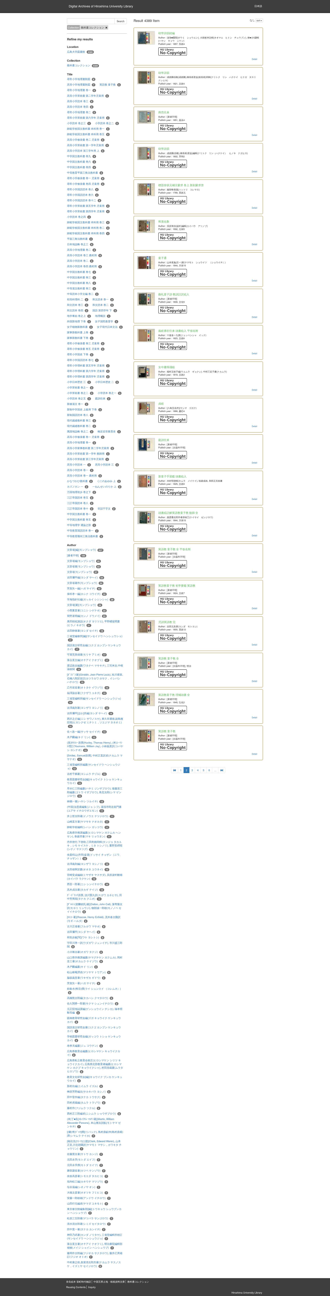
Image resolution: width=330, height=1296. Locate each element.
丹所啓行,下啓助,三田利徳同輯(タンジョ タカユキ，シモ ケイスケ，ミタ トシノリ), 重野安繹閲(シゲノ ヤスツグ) (94, 845)
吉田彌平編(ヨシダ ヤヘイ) (85, 577)
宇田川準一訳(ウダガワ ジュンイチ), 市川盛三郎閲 (94, 944)
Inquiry (92, 1287)
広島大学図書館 (80, 52)
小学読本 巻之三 (78, 123)
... (215, 770)
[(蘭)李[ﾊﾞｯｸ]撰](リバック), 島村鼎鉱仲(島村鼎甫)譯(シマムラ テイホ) (95, 1133)
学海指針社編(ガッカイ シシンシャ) (90, 599)
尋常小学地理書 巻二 (81, 112)
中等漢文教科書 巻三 (81, 288)
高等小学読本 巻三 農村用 (84, 255)
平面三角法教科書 (79, 239)
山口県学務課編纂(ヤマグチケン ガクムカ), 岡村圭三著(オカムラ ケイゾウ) (94, 959)
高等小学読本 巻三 (79, 101)
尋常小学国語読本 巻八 (82, 189)
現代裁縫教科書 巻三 (81, 420)
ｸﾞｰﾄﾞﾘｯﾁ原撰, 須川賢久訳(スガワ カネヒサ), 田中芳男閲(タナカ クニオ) (94, 897)
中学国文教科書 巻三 (81, 277)
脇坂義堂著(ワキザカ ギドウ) (85, 978)
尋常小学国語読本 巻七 (82, 360)
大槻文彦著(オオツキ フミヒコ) (87, 1192)
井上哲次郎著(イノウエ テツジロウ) (90, 816)
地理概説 (102, 316)
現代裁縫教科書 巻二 (81, 426)
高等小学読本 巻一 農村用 (84, 475)
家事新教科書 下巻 (79, 338)
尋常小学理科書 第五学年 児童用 (87, 365)
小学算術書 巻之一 (79, 387)
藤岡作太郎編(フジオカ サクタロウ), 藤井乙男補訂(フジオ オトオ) (94, 1255)
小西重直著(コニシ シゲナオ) (86, 610)
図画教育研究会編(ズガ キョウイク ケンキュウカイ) (94, 1019)
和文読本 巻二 (102, 305)
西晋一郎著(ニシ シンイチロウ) (87, 884)
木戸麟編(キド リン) (81, 737)
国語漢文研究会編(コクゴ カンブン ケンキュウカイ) (94, 647)
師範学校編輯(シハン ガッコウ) (87, 827)
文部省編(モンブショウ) (83, 561)
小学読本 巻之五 (78, 398)
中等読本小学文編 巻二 (82, 294)
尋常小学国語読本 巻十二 (83, 200)
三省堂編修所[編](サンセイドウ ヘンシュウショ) (94, 638)
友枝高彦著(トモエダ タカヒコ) (87, 1176)
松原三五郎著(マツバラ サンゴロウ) (89, 1218)
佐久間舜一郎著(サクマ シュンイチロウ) (92, 1003)
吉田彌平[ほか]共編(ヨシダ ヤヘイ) (89, 713)
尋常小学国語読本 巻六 (82, 195)
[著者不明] (76, 555)
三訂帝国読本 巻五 (79, 497)
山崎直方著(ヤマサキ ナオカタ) (87, 821)
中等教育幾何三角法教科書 (84, 536)
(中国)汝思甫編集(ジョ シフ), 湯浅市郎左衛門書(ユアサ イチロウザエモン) (94, 808)
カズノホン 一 (77, 486)
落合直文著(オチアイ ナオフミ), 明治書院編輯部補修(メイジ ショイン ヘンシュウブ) (94, 1245)
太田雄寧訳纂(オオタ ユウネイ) (87, 869)
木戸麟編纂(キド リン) (82, 967)
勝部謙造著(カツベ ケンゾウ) (85, 1170)
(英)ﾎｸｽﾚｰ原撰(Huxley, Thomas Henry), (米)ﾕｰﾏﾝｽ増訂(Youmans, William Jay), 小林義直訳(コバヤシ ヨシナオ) (95, 746)
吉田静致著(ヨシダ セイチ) (85, 630)
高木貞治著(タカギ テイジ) (85, 889)
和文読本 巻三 (77, 305)
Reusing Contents (76, 1287)
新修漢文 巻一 (77, 404)
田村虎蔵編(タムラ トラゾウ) (85, 1102)
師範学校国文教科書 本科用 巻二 (87, 228)
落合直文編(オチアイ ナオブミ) (87, 660)
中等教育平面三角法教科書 (84, 172)
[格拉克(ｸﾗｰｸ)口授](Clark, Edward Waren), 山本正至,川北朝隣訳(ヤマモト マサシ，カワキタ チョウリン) (94, 1144)
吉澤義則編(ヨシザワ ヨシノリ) (87, 864)
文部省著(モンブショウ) (83, 566)
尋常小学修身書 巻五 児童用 (85, 349)
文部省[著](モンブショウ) (84, 605)
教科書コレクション (82, 65)
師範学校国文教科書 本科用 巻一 (87, 129)
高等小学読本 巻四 (79, 107)
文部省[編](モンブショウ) (84, 550)
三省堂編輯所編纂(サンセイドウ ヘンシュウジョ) (93, 766)
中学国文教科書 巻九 (81, 156)
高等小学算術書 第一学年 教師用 (87, 453)
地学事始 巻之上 (78, 316)
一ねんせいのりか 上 (106, 486)
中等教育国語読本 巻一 (82, 530)
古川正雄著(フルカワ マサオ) (85, 926)
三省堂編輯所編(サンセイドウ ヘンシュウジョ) (94, 700)
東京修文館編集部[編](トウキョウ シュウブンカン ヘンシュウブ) (94, 1210)
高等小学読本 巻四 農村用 (84, 266)
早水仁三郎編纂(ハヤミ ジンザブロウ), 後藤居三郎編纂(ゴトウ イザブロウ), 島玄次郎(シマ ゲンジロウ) (94, 792)
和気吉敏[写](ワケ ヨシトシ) (85, 937)
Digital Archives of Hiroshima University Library (101, 6)
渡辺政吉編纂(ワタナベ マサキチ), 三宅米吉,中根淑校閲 (95, 667)
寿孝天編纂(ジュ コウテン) (84, 1046)
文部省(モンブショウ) (82, 572)
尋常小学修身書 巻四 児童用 (85, 184)
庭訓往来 (102, 398)
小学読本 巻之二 (106, 123)
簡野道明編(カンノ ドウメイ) (86, 616)
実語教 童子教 (110, 84)
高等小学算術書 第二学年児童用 (87, 96)
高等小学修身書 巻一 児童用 (85, 437)
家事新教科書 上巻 (79, 332)
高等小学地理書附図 (80, 84)
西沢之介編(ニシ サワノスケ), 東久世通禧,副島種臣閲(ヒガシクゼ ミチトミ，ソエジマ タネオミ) (95, 722)
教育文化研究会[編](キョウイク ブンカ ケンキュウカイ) (94, 1078)
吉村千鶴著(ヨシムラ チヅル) (86, 774)
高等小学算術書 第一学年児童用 (87, 145)
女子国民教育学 (106, 321)
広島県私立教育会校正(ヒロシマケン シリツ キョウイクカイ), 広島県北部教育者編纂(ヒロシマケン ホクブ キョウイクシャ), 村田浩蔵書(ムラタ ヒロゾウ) (95, 1065)
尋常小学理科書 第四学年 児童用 (87, 376)
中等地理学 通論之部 (81, 525)
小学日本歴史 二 (106, 382)
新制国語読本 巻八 (79, 415)
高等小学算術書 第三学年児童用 (87, 459)
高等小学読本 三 (106, 464)
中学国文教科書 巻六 (81, 161)
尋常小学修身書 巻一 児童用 (85, 178)
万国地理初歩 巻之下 (81, 492)
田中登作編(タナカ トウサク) (85, 1097)
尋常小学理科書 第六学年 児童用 (87, 371)
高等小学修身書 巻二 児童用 (85, 140)
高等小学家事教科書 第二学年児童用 (90, 448)
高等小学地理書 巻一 (81, 442)
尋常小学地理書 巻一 (81, 90)
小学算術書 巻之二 (79, 393)
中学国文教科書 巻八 (81, 283)
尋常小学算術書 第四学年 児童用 (87, 211)
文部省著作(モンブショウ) (84, 583)
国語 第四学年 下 (104, 310)
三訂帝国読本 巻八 (79, 503)
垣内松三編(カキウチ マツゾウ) (87, 1181)
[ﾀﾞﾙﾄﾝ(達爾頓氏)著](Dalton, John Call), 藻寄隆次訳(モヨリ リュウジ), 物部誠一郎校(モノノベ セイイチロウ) (94, 907)
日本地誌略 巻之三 (79, 244)
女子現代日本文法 (109, 327)
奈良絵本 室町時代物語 (78, 1281)
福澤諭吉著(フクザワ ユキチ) (86, 693)
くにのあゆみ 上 (108, 481)
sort (259, 20)
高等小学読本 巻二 (79, 261)
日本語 (258, 6)
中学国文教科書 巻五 (81, 519)
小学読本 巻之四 (78, 217)
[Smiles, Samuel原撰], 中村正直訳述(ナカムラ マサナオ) (95, 757)
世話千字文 (106, 508)
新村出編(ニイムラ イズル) (84, 1086)
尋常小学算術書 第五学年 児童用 (87, 206)
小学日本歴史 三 (78, 382)
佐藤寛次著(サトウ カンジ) (84, 1154)
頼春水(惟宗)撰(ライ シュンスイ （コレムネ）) (94, 990)
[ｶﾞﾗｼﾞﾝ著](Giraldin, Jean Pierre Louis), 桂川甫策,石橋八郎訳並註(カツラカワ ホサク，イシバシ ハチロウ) (95, 678)
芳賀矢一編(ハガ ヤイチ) (83, 588)
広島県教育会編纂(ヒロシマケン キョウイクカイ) (93, 1053)
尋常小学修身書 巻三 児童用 (85, 343)
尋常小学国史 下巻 (79, 354)
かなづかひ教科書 (79, 481)
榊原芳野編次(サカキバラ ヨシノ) (88, 1091)
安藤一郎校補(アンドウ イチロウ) (88, 1198)
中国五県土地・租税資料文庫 (109, 1281)
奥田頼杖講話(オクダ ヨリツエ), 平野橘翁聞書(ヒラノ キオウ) (93, 623)
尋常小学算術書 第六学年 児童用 (87, 118)
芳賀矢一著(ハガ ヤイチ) (83, 983)
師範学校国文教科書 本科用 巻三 (87, 222)
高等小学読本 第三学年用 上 (85, 150)
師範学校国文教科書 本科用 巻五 (87, 134)
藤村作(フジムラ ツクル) (83, 1108)
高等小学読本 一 (78, 464)
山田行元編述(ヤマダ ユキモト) (87, 1203)
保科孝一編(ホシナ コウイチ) (86, 594)
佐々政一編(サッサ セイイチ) (86, 731)
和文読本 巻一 (102, 299)
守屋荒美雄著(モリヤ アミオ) (86, 654)
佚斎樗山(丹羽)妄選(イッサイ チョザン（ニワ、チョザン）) (94, 856)
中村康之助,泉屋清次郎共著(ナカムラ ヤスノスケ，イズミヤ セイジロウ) (94, 1264)
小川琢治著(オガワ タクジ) (84, 952)
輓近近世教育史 (109, 431)
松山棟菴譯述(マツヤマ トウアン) (88, 972)
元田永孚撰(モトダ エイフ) (84, 1165)
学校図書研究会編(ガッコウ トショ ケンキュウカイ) (94, 1038)
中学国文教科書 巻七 (81, 272)
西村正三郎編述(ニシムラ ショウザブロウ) (93, 1113)
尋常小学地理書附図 (80, 79)
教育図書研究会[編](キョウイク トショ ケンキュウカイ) (94, 781)
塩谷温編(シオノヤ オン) (83, 1187)
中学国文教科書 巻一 (81, 514)
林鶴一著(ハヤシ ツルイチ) (85, 801)
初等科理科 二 (77, 299)
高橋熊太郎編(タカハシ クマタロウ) (89, 998)
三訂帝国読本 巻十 (79, 508)
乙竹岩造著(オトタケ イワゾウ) (87, 687)
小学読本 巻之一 (109, 393)
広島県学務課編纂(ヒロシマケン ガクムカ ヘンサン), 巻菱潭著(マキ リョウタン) (94, 834)
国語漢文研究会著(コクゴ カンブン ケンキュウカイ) (94, 1029)
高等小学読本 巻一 (79, 470)
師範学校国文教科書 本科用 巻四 (87, 233)
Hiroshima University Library (247, 1292)
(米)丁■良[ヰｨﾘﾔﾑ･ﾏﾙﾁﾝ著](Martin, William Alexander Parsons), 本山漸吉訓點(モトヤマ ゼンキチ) (94, 1122)
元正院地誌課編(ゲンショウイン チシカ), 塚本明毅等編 (94, 1010)
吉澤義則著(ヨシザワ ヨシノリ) (87, 708)
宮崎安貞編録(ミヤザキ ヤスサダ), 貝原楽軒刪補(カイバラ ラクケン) (94, 876)
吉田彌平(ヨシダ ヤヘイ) (83, 932)
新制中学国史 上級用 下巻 (84, 409)
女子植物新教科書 (79, 327)
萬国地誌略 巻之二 (79, 431)
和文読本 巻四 (77, 310)
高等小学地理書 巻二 (81, 250)
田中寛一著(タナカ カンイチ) (85, 1229)
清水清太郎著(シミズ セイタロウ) (88, 1224)
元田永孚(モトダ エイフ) (83, 1159)
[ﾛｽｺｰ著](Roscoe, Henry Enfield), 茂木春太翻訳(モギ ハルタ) (93, 919)
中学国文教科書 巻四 (81, 167)
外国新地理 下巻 (78, 321)
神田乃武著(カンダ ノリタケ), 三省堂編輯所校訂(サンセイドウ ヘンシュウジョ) (94, 1236)
